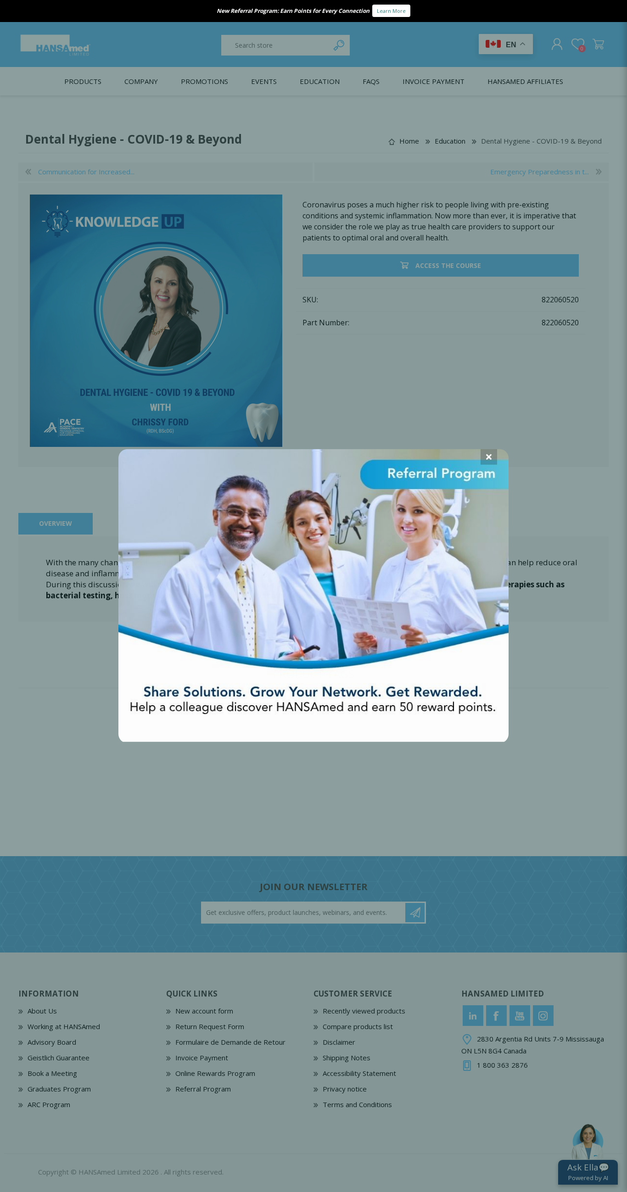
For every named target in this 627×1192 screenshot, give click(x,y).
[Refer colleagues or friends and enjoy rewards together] (313, 738)
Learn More (391, 10)
